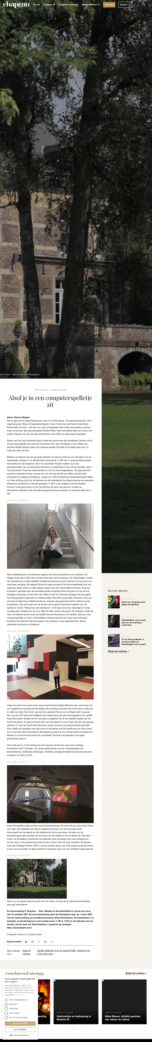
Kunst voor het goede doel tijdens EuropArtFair (133, 603)
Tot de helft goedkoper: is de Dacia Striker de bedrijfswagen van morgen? (134, 641)
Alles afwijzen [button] (20, 1030)
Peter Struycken (45, 953)
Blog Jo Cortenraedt (130, 617)
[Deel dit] (32, 942)
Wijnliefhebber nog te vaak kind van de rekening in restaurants (133, 622)
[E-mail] (26, 942)
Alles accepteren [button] (20, 1024)
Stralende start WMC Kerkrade (122, 1019)
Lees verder (18, 995)
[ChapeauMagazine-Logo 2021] (16, 4)
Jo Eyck (58, 950)
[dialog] (20, 1007)
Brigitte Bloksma (45, 950)
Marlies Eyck (83, 950)
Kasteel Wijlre (69, 950)
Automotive (126, 636)
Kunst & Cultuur (127, 599)
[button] (95, 5)
